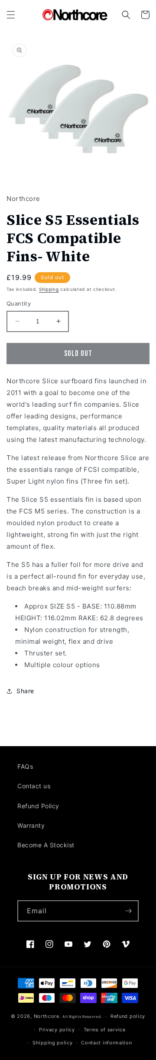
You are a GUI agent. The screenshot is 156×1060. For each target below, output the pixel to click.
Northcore (46, 1016)
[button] (10, 14)
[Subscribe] (128, 911)
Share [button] (25, 691)
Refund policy (127, 1016)
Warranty (31, 825)
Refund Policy (38, 806)
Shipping (49, 289)
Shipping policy (52, 1043)
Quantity (18, 303)
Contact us (33, 786)
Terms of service (105, 1030)
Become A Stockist (46, 845)
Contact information (106, 1043)
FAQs (25, 766)
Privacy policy (57, 1030)
